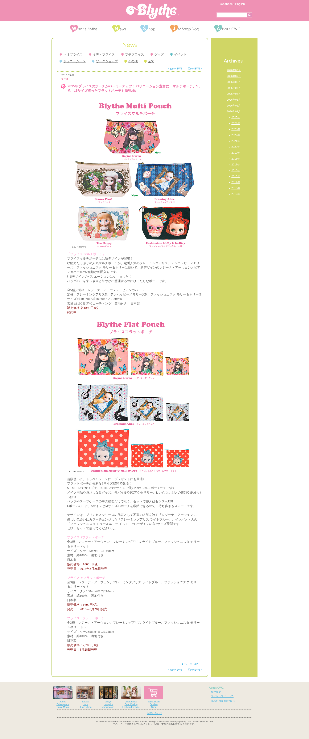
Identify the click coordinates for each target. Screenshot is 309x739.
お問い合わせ (154, 713)
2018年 (235, 158)
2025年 (235, 117)
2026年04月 (234, 93)
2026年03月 (234, 99)
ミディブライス (104, 54)
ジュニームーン (74, 61)
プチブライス (134, 54)
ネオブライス (72, 54)
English (240, 3)
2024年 (235, 123)
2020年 (235, 146)
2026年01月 (234, 111)
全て (151, 61)
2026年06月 (234, 82)
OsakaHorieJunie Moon (85, 704)
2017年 (235, 164)
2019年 (235, 152)
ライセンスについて (222, 696)
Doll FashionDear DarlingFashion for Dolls (131, 704)
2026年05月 (234, 88)
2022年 (235, 135)
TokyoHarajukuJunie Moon (108, 704)
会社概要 (216, 691)
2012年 (235, 194)
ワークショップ (107, 61)
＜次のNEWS (174, 68)
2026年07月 (234, 76)
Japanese (226, 3)
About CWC (216, 687)
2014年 (235, 182)
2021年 (235, 141)
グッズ (159, 54)
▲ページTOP (189, 664)
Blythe (152, 11)
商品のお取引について (223, 700)
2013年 (235, 188)
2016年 (235, 170)
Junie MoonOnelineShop (154, 704)
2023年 (235, 129)
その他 (133, 61)
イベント (180, 54)
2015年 (235, 176)
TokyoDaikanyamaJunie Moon (63, 704)
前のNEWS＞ (195, 68)
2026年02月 (234, 105)
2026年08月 (234, 70)
